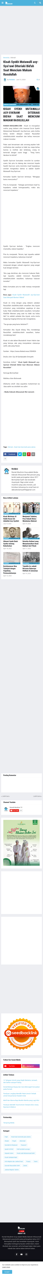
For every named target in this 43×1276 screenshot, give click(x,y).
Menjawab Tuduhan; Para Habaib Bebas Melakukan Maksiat (30, 518)
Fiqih (6, 1137)
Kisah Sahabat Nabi (11, 1157)
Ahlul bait (22, 1141)
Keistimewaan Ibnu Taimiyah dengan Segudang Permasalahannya (10, 569)
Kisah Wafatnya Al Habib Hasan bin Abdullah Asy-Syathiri (11, 518)
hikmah (13, 57)
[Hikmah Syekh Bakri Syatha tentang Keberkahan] (11, 533)
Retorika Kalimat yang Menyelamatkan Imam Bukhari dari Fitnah (30, 543)
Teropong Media (8, 1123)
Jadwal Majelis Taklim (12, 1170)
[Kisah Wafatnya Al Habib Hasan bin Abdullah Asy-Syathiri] (11, 508)
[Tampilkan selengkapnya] (5, 459)
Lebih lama (37, 796)
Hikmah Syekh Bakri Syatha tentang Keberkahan (10, 543)
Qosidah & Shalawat (11, 1145)
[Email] (33, 454)
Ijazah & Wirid (9, 1149)
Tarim (35, 1161)
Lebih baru (5, 796)
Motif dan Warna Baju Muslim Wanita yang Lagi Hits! (21, 1100)
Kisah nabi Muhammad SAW (26, 1153)
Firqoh (14, 1141)
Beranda (6, 57)
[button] (2, 3)
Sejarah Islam (9, 1153)
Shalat (7, 1141)
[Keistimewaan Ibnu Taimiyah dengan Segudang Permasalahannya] (11, 558)
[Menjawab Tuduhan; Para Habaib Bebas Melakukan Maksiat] (31, 508)
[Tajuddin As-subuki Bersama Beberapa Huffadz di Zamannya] (31, 558)
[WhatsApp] (24, 454)
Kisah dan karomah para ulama (24, 447)
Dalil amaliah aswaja (23, 1149)
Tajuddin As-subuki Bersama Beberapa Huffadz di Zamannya (30, 568)
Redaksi (15, 469)
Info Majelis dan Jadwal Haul (14, 1161)
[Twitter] (20, 454)
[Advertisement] (21, 30)
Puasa (28, 1161)
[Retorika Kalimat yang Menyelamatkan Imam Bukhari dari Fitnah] (31, 533)
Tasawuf (23, 1145)
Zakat (25, 1165)
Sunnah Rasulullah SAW (12, 1165)
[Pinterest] (29, 454)
